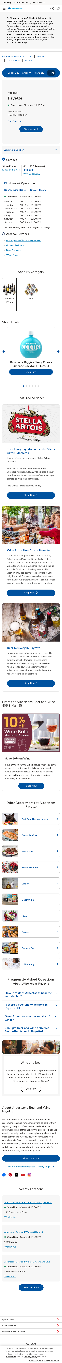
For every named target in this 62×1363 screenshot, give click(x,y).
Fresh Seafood (34, 835)
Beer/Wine (34, 900)
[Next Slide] (58, 351)
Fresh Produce (34, 867)
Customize (11, 1357)
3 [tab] (29, 386)
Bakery (34, 932)
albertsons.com (41, 1158)
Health (17, 2)
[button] (52, 8)
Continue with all (51, 1361)
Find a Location (34, 1287)
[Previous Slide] (4, 351)
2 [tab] (26, 386)
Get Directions (15, 121)
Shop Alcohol (31, 129)
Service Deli (34, 948)
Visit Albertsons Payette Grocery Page (31, 1166)
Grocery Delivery (15, 245)
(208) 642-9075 (11, 169)
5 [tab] (35, 386)
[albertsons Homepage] (15, 8)
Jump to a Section (14, 149)
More (51, 72)
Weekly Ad (10, 1217)
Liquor (34, 884)
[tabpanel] (31, 352)
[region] (31, 1354)
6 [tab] (38, 386)
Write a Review (31, 174)
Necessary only (36, 1361)
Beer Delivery (13, 250)
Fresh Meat (34, 851)
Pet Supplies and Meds (35, 819)
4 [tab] (32, 386)
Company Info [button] (9, 1325)
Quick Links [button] (8, 1319)
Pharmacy (26, 2)
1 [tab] (24, 386)
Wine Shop (12, 255)
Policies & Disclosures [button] (13, 1331)
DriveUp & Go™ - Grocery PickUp (23, 240)
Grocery (7, 2)
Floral (34, 916)
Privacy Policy (31, 1357)
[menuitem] (13, 73)
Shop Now (39, 372)
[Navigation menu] (4, 9)
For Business (39, 2)
